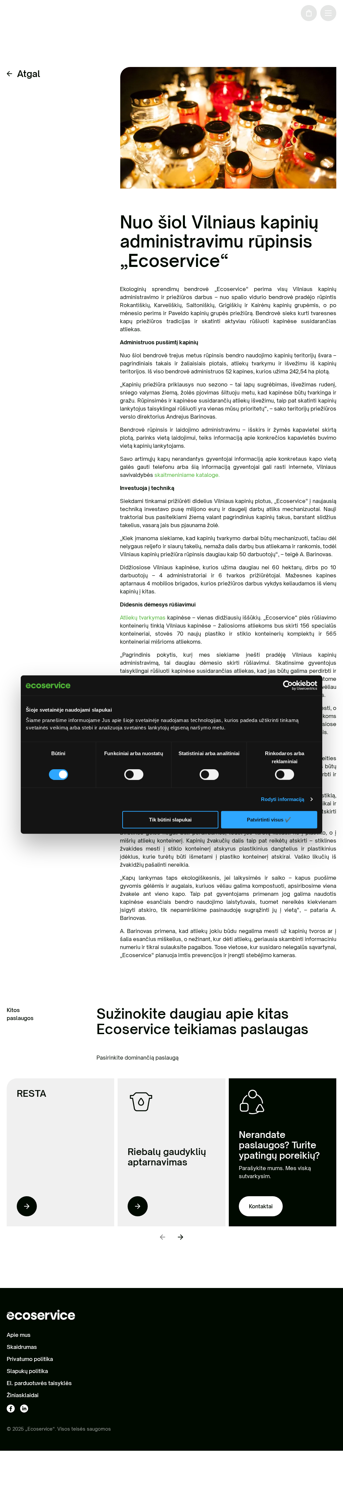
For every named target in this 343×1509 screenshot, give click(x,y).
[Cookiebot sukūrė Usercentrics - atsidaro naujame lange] (288, 685)
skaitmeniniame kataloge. (187, 475)
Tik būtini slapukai (170, 819)
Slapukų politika (27, 1371)
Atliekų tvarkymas (142, 617)
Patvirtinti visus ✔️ (269, 819)
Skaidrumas (22, 1347)
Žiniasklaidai (23, 1395)
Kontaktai (261, 1206)
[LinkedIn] (24, 1409)
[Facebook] (11, 1409)
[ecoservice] (34, 13)
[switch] (133, 774)
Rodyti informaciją (282, 799)
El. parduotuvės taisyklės (39, 1383)
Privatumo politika (30, 1359)
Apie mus (18, 1335)
